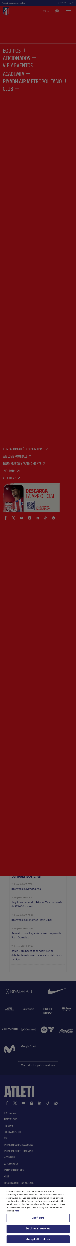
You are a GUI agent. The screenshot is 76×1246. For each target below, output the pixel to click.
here (17, 1211)
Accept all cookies (38, 1239)
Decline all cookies (38, 1228)
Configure (38, 1218)
